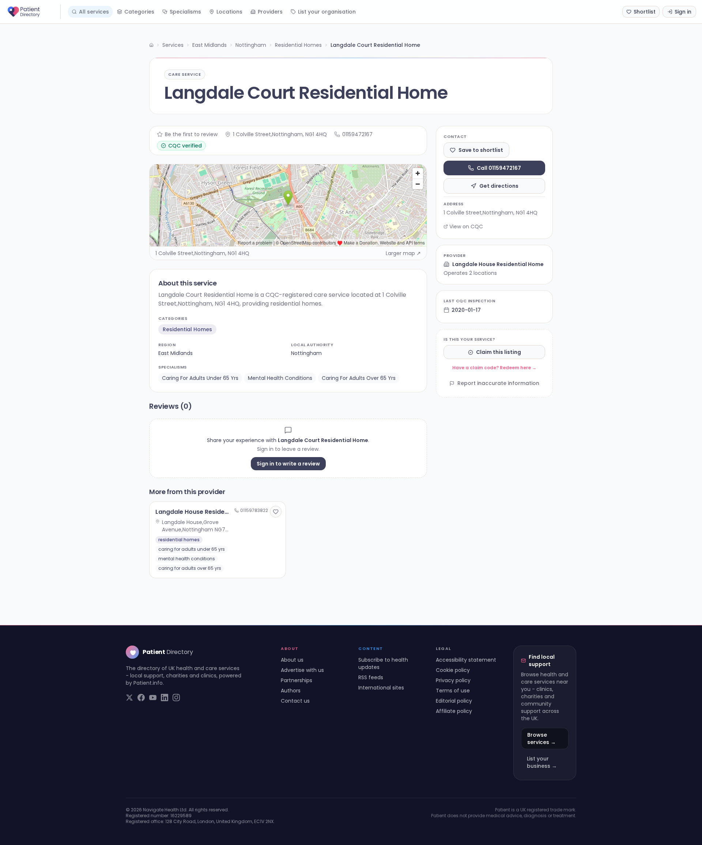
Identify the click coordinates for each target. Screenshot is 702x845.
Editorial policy (454, 700)
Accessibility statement (466, 659)
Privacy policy (453, 680)
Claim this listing (498, 352)
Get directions (498, 186)
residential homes (187, 329)
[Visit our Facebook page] (141, 697)
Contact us (295, 700)
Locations (229, 11)
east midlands (175, 353)
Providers (270, 11)
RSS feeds (370, 677)
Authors (291, 690)
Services (173, 45)
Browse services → (541, 738)
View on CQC (466, 226)
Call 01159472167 (499, 168)
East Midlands (209, 45)
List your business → (542, 762)
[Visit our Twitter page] (129, 697)
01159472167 (357, 134)
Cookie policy (453, 670)
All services (94, 11)
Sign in (683, 11)
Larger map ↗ (403, 253)
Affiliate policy (454, 711)
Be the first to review (191, 134)
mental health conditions (280, 378)
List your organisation (327, 11)
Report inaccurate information (498, 383)
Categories (139, 11)
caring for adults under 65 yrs (200, 378)
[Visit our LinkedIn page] (164, 697)
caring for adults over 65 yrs (359, 378)
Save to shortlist (480, 150)
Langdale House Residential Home (498, 264)
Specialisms (185, 11)
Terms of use (453, 690)
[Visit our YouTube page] (152, 697)
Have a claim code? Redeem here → (494, 368)
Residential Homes (298, 45)
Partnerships (296, 680)
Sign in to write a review (288, 463)
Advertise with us (302, 670)
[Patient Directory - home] (33, 11)
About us (292, 659)
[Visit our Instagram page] (176, 697)
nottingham (306, 353)
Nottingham (250, 45)
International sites (381, 687)
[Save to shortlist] (276, 511)
